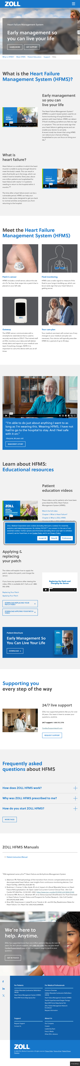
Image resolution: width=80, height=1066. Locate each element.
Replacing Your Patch (10, 592)
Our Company (49, 1023)
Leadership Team (50, 1029)
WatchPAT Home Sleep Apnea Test (24, 998)
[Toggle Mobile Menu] (73, 4)
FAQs (54, 57)
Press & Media (49, 1031)
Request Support (19, 1023)
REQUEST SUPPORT (52, 735)
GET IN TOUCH (13, 958)
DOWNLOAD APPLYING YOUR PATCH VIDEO (19, 612)
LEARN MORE (15, 47)
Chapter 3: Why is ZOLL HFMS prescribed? (58, 521)
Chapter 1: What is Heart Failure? (54, 514)
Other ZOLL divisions (51, 1034)
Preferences (66, 538)
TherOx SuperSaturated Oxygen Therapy (57, 1000)
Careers (47, 1026)
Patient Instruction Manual (17, 857)
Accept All (42, 538)
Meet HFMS (21, 57)
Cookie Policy (37, 533)
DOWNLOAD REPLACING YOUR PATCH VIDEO (17, 604)
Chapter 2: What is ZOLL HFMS (54, 518)
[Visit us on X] (3, 996)
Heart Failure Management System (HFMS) (27, 995)
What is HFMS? (8, 57)
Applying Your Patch (10, 596)
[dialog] (40, 533)
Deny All (54, 538)
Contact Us (17, 1026)
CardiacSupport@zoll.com (52, 728)
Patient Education (34, 57)
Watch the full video (50, 511)
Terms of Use (57, 1051)
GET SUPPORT (31, 47)
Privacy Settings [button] (75, 1063)
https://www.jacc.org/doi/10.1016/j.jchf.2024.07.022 (55, 892)
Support (47, 57)
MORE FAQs (9, 819)
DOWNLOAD (14, 651)
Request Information (51, 1010)
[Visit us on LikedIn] (3, 989)
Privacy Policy (49, 1051)
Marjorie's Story (15, 444)
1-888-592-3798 (38, 945)
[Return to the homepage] (13, 3)
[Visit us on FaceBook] (3, 982)
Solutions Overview (51, 990)
